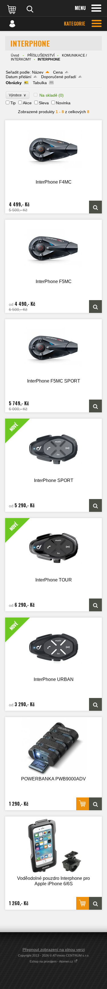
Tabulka (40, 82)
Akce (27, 103)
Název (37, 72)
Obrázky (14, 82)
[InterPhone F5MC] (53, 249)
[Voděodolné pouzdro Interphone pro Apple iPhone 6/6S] (53, 845)
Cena (58, 72)
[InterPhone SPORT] (95, 505)
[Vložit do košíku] (82, 803)
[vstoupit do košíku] (12, 9)
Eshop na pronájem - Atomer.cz (52, 961)
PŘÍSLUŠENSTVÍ (40, 55)
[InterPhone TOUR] (95, 605)
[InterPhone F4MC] (53, 149)
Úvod (15, 55)
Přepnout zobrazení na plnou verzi (54, 949)
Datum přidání (18, 76)
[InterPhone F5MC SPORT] (53, 348)
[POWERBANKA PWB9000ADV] (53, 746)
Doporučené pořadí (58, 76)
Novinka (63, 103)
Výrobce (17, 95)
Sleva (44, 103)
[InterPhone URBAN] (95, 704)
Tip (13, 103)
